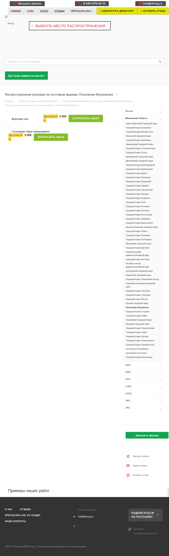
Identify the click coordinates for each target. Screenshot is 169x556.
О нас (8, 509)
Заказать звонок (29, 3)
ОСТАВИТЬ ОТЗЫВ (153, 11)
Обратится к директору (118, 11)
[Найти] (160, 61)
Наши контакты (15, 521)
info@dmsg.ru (153, 3)
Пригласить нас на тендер (23, 515)
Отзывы (25, 509)
